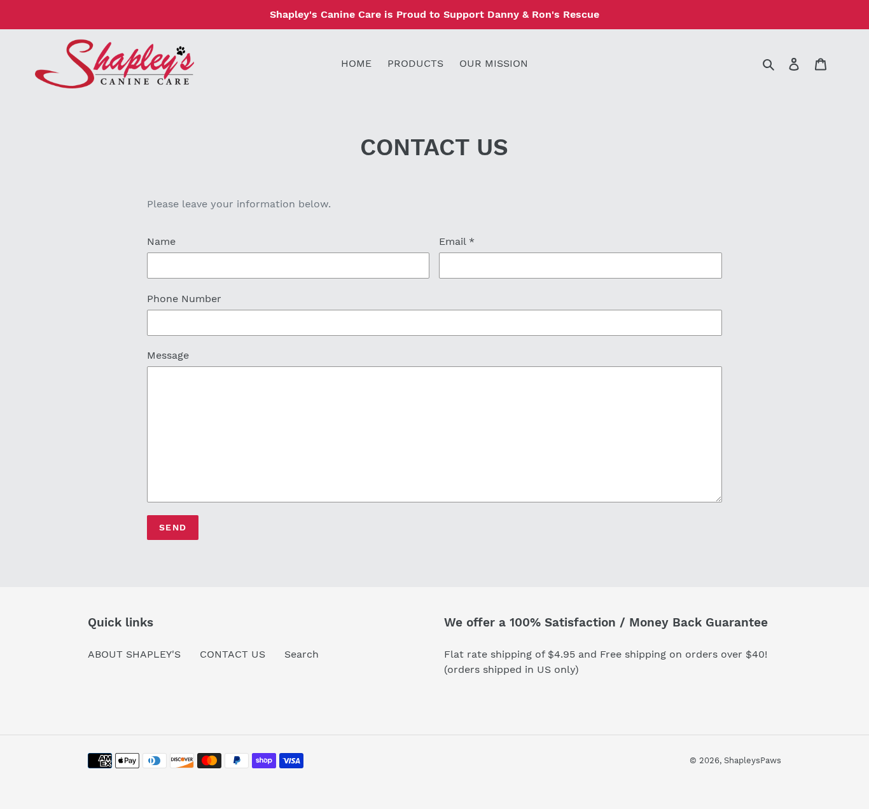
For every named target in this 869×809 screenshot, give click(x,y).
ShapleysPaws (752, 760)
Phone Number (184, 299)
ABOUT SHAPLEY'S (134, 654)
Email (457, 241)
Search (301, 654)
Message (168, 355)
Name (161, 241)
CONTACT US (232, 654)
